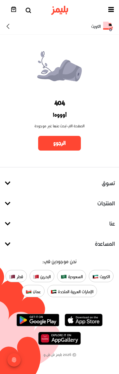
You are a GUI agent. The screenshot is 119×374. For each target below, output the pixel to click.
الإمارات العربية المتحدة (75, 291)
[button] (111, 11)
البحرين (45, 276)
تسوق (108, 183)
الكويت (104, 276)
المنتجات (106, 203)
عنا (112, 223)
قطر (19, 276)
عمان (36, 291)
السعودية (75, 276)
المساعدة (105, 244)
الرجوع (59, 143)
